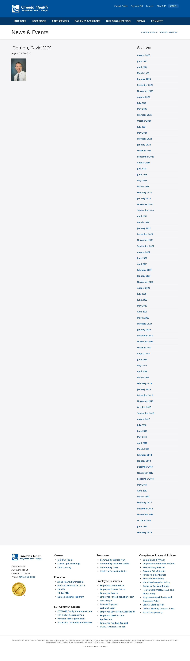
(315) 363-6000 (27, 576)
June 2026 (142, 61)
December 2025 (145, 85)
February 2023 (144, 192)
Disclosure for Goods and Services (74, 622)
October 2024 (144, 120)
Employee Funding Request (114, 623)
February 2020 (144, 323)
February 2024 (144, 138)
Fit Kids (61, 589)
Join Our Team (65, 559)
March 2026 (143, 73)
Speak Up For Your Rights (156, 586)
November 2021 (145, 240)
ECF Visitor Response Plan (70, 614)
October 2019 (144, 347)
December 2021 (145, 234)
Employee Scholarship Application (117, 611)
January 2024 (144, 144)
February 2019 (144, 383)
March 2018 (143, 449)
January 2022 (144, 228)
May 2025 (142, 108)
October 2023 (144, 150)
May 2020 (142, 305)
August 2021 (143, 252)
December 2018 (145, 395)
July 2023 (141, 168)
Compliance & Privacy (154, 559)
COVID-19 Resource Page (112, 626)
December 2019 (145, 335)
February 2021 (144, 270)
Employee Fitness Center (113, 589)
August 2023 (143, 162)
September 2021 (145, 246)
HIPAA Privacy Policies (154, 567)
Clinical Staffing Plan (153, 604)
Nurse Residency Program (70, 596)
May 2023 (142, 180)
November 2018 (145, 401)
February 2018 (144, 454)
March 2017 (143, 496)
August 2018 (143, 419)
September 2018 (145, 413)
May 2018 (142, 437)
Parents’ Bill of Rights (154, 571)
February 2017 (144, 502)
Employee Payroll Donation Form (117, 596)
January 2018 (144, 460)
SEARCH (173, 6)
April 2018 (142, 443)
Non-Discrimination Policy (156, 582)
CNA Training (64, 567)
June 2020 (142, 299)
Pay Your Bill (137, 6)
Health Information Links (113, 571)
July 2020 (141, 293)
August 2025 (143, 97)
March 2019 (143, 377)
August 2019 (143, 353)
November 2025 (145, 91)
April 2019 (142, 371)
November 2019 (145, 341)
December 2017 (145, 466)
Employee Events (109, 593)
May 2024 (142, 132)
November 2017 (145, 472)
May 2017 (142, 484)
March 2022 (143, 222)
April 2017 (142, 490)
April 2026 (142, 67)
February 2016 (144, 532)
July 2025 (141, 103)
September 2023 (145, 156)
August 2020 (143, 287)
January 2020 (144, 329)
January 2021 (144, 275)
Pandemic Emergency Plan (71, 618)
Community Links (109, 567)
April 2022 (142, 216)
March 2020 (143, 317)
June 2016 (142, 526)
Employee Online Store (112, 585)
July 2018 (141, 425)
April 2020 (142, 311)
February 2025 (144, 114)
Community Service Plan (112, 559)
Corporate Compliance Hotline (158, 563)
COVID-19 (161, 6)
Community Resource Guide (114, 563)
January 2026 (144, 79)
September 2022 (145, 210)
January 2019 (144, 389)
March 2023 (143, 186)
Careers (149, 6)
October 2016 (144, 520)
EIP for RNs (63, 593)
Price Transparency (153, 612)
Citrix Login (106, 600)
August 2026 (143, 55)
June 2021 (142, 258)
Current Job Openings (68, 563)
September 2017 (145, 478)
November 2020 (145, 282)
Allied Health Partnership (70, 581)
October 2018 (144, 407)
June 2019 (142, 359)
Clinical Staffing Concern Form (158, 608)
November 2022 (145, 204)
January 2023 (144, 198)
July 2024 (141, 126)
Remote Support (108, 604)
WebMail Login (107, 608)
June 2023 (142, 174)
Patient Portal (121, 6)
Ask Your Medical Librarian (71, 585)
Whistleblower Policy (153, 578)
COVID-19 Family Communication (74, 611)
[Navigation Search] (169, 21)
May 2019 (142, 365)
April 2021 (142, 264)
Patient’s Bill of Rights (154, 574)
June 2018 (142, 431)
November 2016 (145, 514)
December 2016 (145, 508)
